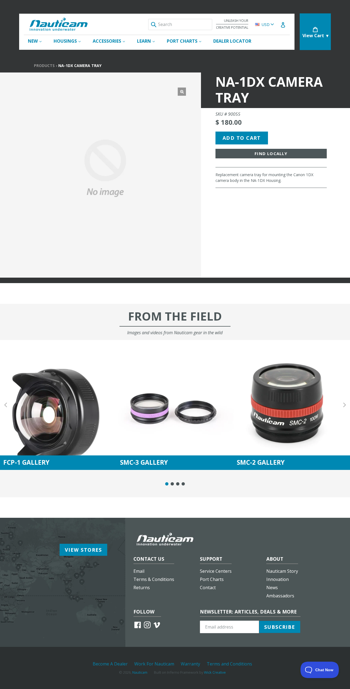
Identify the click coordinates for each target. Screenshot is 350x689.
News (272, 588)
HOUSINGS (70, 41)
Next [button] (344, 405)
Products (44, 65)
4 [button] (183, 484)
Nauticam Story (282, 571)
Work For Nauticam (154, 664)
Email (138, 571)
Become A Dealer (110, 664)
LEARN (148, 41)
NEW (37, 41)
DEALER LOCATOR (232, 41)
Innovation (277, 579)
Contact (208, 588)
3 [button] (177, 484)
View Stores (83, 549)
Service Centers (216, 571)
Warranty (190, 664)
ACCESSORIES (111, 41)
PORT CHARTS (187, 41)
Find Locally (271, 153)
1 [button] (166, 484)
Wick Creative (215, 672)
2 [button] (172, 484)
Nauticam (139, 672)
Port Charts (212, 579)
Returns (141, 588)
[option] (58, 405)
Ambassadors (280, 596)
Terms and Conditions (229, 664)
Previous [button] (5, 405)
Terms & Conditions (153, 579)
